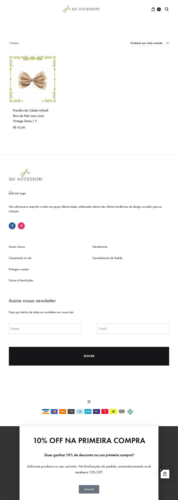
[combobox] (149, 42)
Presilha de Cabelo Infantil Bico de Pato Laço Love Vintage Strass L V (30, 115)
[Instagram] (21, 225)
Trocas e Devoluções (21, 280)
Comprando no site (20, 258)
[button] (89, 428)
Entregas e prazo (19, 269)
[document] (89, 463)
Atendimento (99, 247)
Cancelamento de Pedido (107, 258)
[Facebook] (12, 225)
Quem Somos (17, 247)
